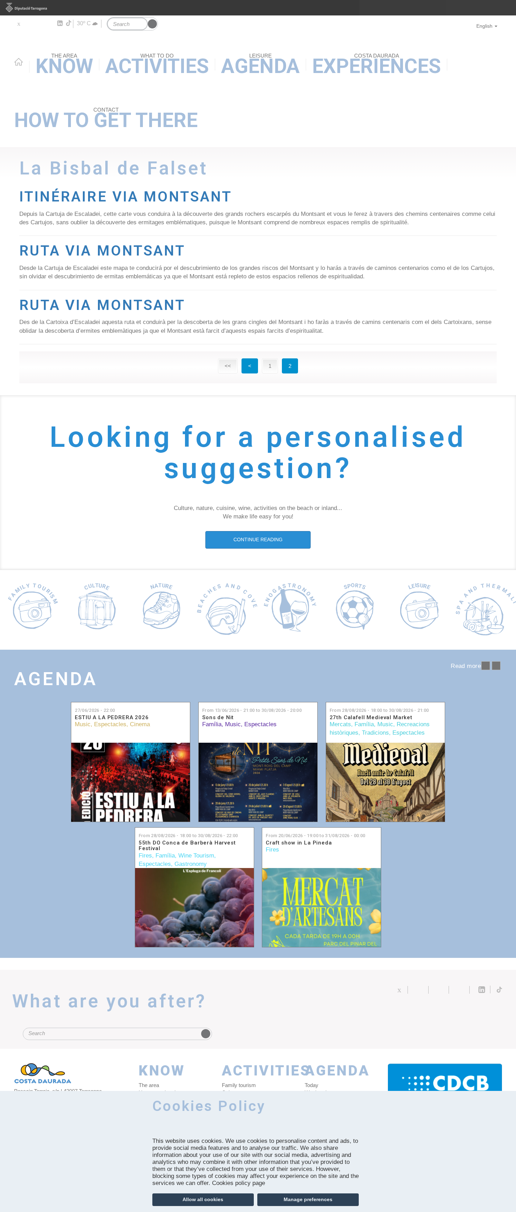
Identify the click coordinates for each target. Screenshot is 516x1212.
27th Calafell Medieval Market (371, 718)
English (484, 26)
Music (83, 724)
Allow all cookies (203, 1199)
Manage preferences (308, 1199)
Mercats (340, 724)
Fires (145, 855)
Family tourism (239, 1085)
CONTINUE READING (258, 539)
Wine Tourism (196, 855)
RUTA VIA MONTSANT (102, 250)
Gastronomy (190, 864)
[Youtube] (38, 23)
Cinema (140, 724)
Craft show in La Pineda (299, 843)
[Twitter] (18, 23)
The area (149, 1085)
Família (211, 724)
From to (252, 710)
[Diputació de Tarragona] (258, 7)
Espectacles (110, 724)
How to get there (106, 119)
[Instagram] (49, 23)
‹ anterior (485, 665)
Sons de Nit (218, 718)
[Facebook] (28, 23)
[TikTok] (69, 23)
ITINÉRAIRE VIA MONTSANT (125, 196)
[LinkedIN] (59, 23)
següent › (496, 665)
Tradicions (375, 732)
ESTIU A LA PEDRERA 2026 (111, 718)
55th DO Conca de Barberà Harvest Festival (187, 846)
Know (162, 1071)
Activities (258, 1071)
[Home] (258, 53)
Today (311, 1085)
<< (228, 366)
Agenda (55, 679)
